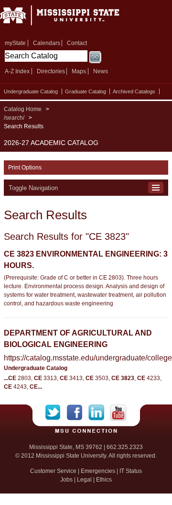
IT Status (130, 471)
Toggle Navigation (33, 187)
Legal (84, 479)
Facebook (77, 412)
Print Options (25, 167)
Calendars (46, 43)
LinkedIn (99, 412)
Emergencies (98, 471)
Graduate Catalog (85, 91)
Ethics (104, 479)
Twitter (56, 412)
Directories (51, 71)
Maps (79, 71)
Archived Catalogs (134, 91)
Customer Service (53, 471)
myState (15, 43)
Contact (77, 43)
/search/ (14, 117)
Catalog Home (23, 109)
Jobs (66, 479)
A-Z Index (17, 71)
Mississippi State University (71, 18)
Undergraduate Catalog (31, 91)
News (100, 71)
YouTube (118, 412)
